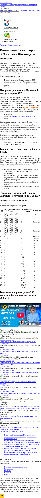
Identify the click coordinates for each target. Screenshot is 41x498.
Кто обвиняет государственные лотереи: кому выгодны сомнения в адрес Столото (20, 453)
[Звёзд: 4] (25, 332)
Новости (7, 474)
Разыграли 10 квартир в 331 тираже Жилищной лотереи (20, 10)
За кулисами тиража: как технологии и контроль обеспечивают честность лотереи (21, 445)
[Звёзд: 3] (18, 332)
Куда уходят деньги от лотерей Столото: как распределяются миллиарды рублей (20, 449)
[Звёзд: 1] (3, 332)
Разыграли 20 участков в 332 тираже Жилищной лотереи (20, 393)
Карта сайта (8, 469)
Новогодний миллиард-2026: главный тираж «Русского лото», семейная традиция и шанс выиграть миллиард (20, 407)
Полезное (7, 473)
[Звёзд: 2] (11, 332)
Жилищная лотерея (7, 340)
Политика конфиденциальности (15, 467)
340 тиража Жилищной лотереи (20, 116)
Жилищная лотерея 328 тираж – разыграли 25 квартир (19, 372)
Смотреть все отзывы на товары (11, 431)
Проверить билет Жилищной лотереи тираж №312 (18, 342)
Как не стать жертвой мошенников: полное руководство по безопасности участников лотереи (22, 441)
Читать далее (4, 344)
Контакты (7, 471)
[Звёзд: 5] (32, 332)
